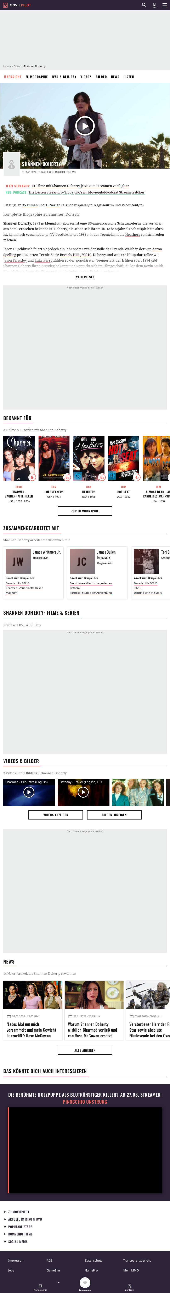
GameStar (53, 1270)
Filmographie (37, 76)
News (115, 76)
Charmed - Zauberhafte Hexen (19, 494)
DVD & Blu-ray (64, 76)
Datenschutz (93, 1260)
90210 (137, 588)
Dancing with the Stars (148, 593)
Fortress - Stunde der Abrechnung (91, 593)
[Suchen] (144, 5)
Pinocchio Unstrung (85, 1102)
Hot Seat (123, 492)
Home (7, 66)
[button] (40, 1288)
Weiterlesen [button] (85, 277)
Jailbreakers (54, 492)
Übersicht (13, 76)
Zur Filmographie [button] (85, 511)
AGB (49, 1260)
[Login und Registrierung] (154, 5)
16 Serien (53, 205)
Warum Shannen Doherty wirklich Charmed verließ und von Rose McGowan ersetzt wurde (92, 1029)
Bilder (101, 76)
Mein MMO (131, 1270)
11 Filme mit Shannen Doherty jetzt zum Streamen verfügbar (80, 186)
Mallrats (17, 271)
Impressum (16, 1260)
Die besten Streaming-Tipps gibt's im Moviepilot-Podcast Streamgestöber (87, 192)
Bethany (75, 588)
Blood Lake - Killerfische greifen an (91, 583)
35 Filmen (30, 205)
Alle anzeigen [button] (85, 1050)
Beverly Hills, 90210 (75, 254)
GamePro (91, 1270)
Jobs (11, 1270)
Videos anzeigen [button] (55, 814)
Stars (17, 66)
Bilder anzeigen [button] (114, 814)
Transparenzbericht (137, 1260)
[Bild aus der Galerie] (138, 792)
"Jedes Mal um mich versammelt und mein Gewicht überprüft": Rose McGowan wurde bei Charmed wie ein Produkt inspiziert (31, 1029)
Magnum (11, 593)
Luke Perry (43, 260)
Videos (86, 76)
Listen (129, 76)
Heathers (132, 234)
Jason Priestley (15, 260)
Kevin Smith (153, 266)
